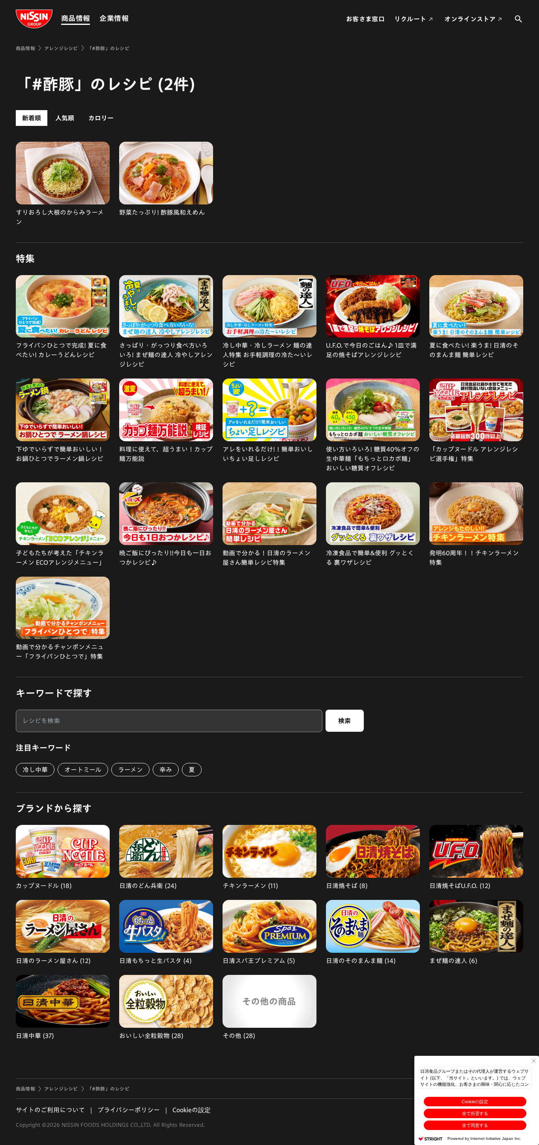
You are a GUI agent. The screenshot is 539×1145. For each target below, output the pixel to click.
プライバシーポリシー (128, 1110)
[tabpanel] (269, 184)
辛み (165, 769)
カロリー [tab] (101, 118)
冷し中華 (35, 769)
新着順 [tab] (31, 118)
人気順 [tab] (64, 118)
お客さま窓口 (365, 19)
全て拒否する (475, 1113)
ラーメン (130, 769)
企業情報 (113, 18)
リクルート (410, 19)
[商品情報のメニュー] (92, 18)
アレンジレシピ (61, 48)
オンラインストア (470, 19)
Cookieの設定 (475, 1101)
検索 (344, 721)
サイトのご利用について (50, 1110)
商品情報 (75, 18)
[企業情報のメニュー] (131, 18)
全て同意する (475, 1125)
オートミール (82, 769)
